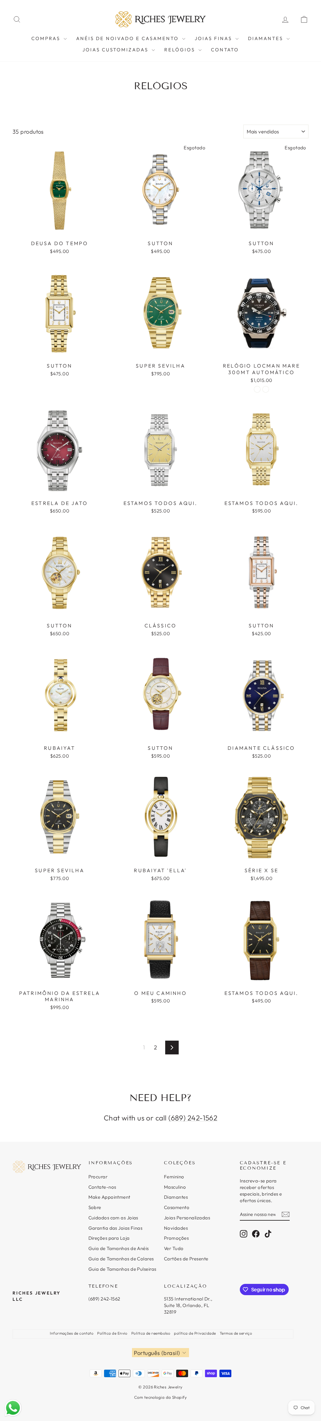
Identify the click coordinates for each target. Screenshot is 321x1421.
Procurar (98, 1177)
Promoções (176, 1238)
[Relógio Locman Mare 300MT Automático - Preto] (257, 389)
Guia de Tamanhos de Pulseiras (122, 1269)
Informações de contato (71, 1333)
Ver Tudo (174, 1248)
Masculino (175, 1187)
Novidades (176, 1228)
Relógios (180, 50)
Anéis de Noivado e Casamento (128, 38)
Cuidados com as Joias (113, 1218)
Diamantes (266, 38)
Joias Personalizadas (187, 1218)
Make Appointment (109, 1197)
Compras (46, 38)
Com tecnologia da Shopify (160, 1397)
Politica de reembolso (150, 1333)
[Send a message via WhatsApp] (13, 1408)
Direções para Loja (109, 1238)
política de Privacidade (195, 1333)
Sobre (94, 1207)
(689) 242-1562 (192, 1117)
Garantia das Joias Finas (115, 1228)
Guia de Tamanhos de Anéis (118, 1248)
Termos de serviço (236, 1333)
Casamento (176, 1207)
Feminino (174, 1177)
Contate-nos (102, 1187)
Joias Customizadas (116, 50)
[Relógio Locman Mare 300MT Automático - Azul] (266, 389)
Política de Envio (112, 1333)
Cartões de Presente (186, 1259)
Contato (225, 50)
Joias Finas (214, 38)
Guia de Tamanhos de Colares (121, 1259)
